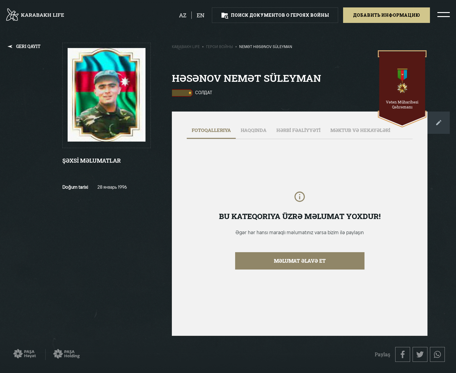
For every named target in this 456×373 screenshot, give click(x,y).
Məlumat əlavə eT (300, 260)
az (182, 15)
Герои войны (219, 47)
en (200, 15)
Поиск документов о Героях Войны (280, 15)
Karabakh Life (186, 47)
